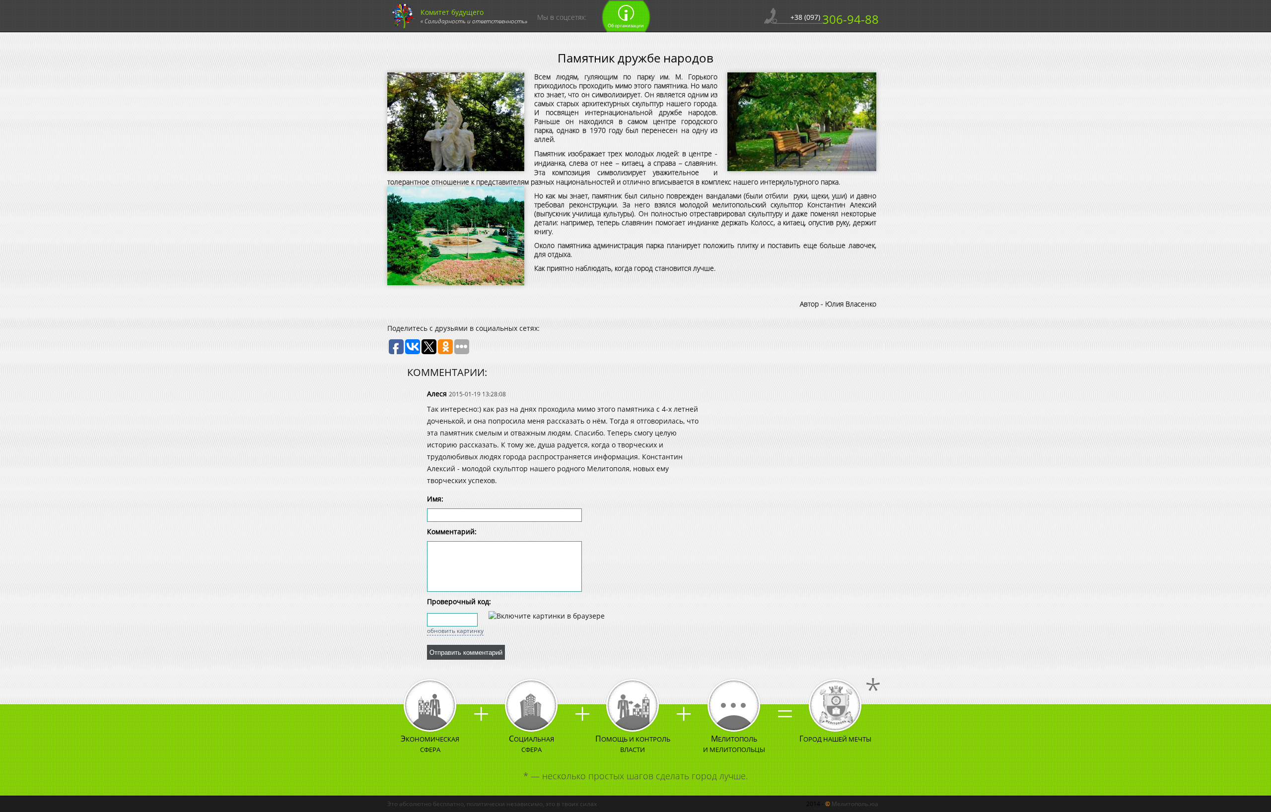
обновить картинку (455, 630)
